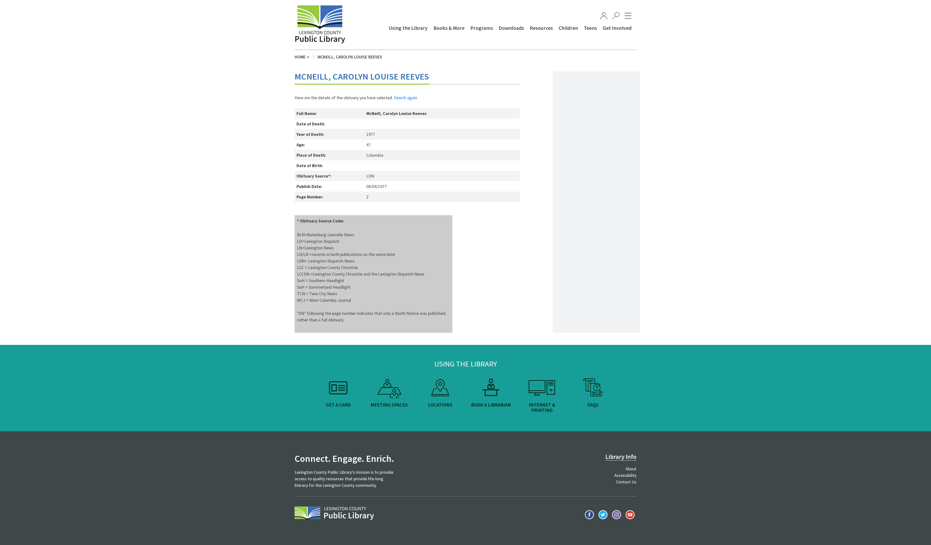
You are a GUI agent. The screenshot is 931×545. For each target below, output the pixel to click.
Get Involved (617, 28)
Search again (405, 97)
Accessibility (625, 475)
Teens (590, 28)
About (631, 469)
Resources (541, 28)
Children (568, 28)
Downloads (511, 28)
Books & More (449, 28)
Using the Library (408, 28)
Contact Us (626, 482)
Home (300, 57)
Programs (481, 28)
